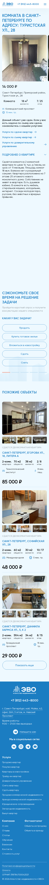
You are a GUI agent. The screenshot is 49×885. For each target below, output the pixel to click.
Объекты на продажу (35, 826)
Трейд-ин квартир (11, 776)
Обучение (7, 840)
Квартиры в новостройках (15, 771)
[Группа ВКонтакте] (13, 746)
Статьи (6, 835)
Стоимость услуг (11, 853)
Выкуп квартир (9, 813)
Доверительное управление (17, 781)
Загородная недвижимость (16, 808)
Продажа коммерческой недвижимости (22, 795)
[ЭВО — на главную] (7, 4)
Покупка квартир (11, 767)
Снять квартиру (10, 785)
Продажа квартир (11, 762)
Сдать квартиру (10, 790)
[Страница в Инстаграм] (21, 746)
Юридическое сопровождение (18, 804)
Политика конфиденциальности (18, 866)
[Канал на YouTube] (35, 746)
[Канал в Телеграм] (28, 746)
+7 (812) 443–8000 (28, 4)
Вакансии (7, 844)
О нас (5, 826)
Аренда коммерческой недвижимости (22, 799)
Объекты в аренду (33, 830)
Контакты (7, 849)
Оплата (6, 870)
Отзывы (6, 830)
